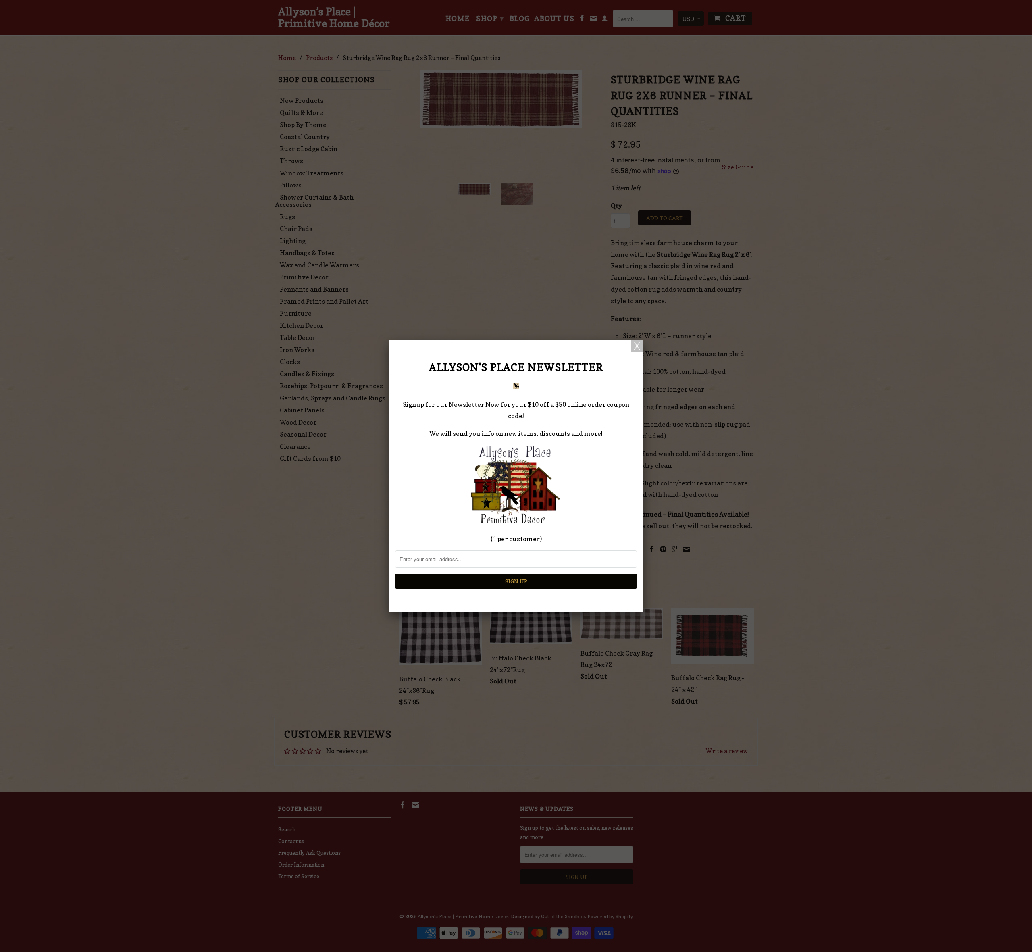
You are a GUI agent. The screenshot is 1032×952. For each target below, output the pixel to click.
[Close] (637, 346)
